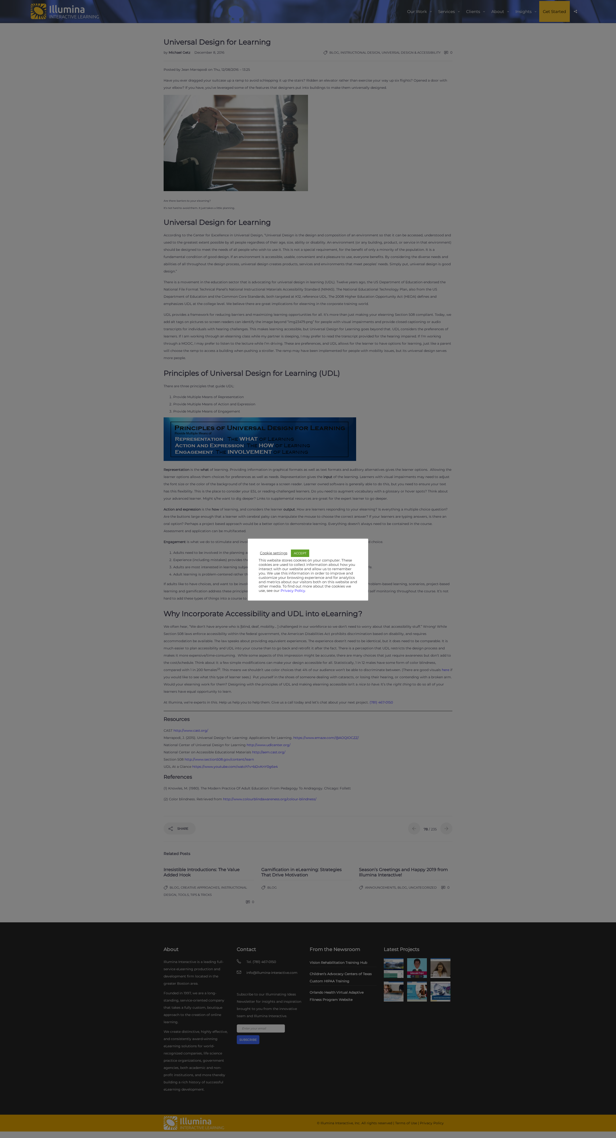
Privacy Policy (293, 590)
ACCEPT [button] (300, 553)
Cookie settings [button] (273, 553)
